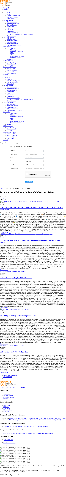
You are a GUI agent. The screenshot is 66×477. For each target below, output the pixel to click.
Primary (9, 28)
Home (1, 188)
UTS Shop (6, 407)
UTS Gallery (10, 71)
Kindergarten (10, 26)
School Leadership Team (13, 15)
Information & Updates (9, 67)
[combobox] (34, 161)
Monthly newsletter (12, 70)
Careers (5, 398)
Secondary (10, 29)
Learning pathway (8, 20)
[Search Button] (17, 143)
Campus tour (6, 394)
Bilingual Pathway (12, 25)
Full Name (12, 150)
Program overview (12, 22)
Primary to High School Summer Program (21, 34)
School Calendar (11, 59)
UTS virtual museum (12, 48)
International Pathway (13, 23)
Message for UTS (14, 168)
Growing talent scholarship (14, 45)
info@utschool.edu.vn (9, 443)
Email (11, 157)
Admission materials (12, 43)
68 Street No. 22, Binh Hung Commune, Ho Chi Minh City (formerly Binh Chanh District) (28, 433)
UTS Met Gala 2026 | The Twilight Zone (14, 352)
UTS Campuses (11, 39)
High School (10, 31)
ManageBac (6, 405)
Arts (11, 54)
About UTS (6, 12)
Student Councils (11, 64)
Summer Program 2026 (13, 32)
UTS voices (10, 65)
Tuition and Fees (11, 42)
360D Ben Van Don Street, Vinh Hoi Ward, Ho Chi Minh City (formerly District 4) (25, 426)
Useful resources (11, 73)
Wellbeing (13, 50)
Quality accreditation (12, 17)
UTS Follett (6, 411)
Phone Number (14, 154)
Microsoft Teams (8, 410)
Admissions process (12, 40)
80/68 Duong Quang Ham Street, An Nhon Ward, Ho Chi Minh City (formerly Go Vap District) (35, 419)
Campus (12, 164)
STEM (12, 53)
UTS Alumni (10, 62)
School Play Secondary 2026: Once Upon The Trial (18, 316)
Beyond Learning (11, 36)
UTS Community (8, 60)
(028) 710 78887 (8, 440)
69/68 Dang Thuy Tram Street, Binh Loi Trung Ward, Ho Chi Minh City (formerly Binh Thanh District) (38, 418)
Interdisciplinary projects (17, 56)
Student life (6, 46)
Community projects (15, 57)
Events (2, 198)
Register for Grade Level (16, 161)
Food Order (6, 408)
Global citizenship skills (16, 51)
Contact (5, 74)
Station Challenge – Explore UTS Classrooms (16, 278)
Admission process (8, 37)
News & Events (11, 68)
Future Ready (10, 18)
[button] (29, 182)
